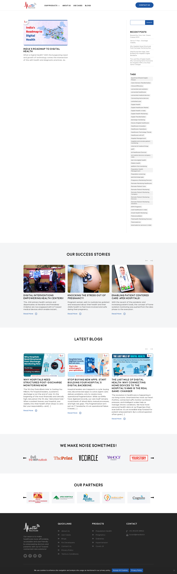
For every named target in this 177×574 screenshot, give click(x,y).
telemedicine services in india (141, 225)
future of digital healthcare (140, 123)
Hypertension (102, 543)
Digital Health (135, 104)
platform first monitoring (139, 166)
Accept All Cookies (120, 570)
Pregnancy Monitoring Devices (141, 180)
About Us (66, 6)
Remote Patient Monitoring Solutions (140, 202)
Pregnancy (100, 535)
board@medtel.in (137, 535)
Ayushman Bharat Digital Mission (139, 79)
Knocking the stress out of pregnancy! (87, 297)
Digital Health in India (138, 110)
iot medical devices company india (140, 156)
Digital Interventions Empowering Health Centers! (43, 297)
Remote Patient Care (138, 186)
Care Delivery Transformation (141, 83)
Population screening (138, 174)
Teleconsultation (136, 216)
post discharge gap (137, 177)
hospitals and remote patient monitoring (140, 142)
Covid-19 (100, 546)
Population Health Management (137, 170)
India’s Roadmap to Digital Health (41, 50)
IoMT (132, 149)
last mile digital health (138, 160)
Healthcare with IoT (137, 135)
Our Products (50, 6)
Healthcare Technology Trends (141, 132)
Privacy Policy (67, 550)
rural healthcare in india (139, 209)
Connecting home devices (139, 98)
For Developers (68, 543)
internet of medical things (139, 146)
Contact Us (144, 5)
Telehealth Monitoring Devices (141, 219)
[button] (152, 261)
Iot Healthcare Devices (138, 152)
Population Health (104, 531)
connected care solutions (139, 89)
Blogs (88, 6)
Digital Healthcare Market (139, 107)
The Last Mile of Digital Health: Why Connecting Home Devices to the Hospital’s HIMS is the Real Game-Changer (141, 61)
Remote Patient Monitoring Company (140, 193)
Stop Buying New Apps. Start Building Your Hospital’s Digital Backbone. (140, 53)
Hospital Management (138, 138)
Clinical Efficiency (137, 86)
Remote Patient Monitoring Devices (140, 198)
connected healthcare (138, 92)
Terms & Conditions (70, 554)
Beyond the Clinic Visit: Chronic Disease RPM (140, 36)
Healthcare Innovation (138, 126)
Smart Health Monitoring (139, 213)
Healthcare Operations (138, 129)
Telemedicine (136, 222)
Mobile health (135, 163)
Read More (28, 314)
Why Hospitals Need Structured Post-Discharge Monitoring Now (140, 47)
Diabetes (100, 539)
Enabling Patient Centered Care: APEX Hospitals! (130, 297)
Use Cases (77, 6)
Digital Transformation (138, 116)
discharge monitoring (138, 120)
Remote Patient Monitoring (140, 189)
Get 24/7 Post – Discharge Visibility (139, 41)
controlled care (136, 101)
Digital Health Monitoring (139, 113)
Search (149, 22)
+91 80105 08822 (136, 531)
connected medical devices (140, 95)
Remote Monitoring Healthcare (141, 183)
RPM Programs (136, 206)
